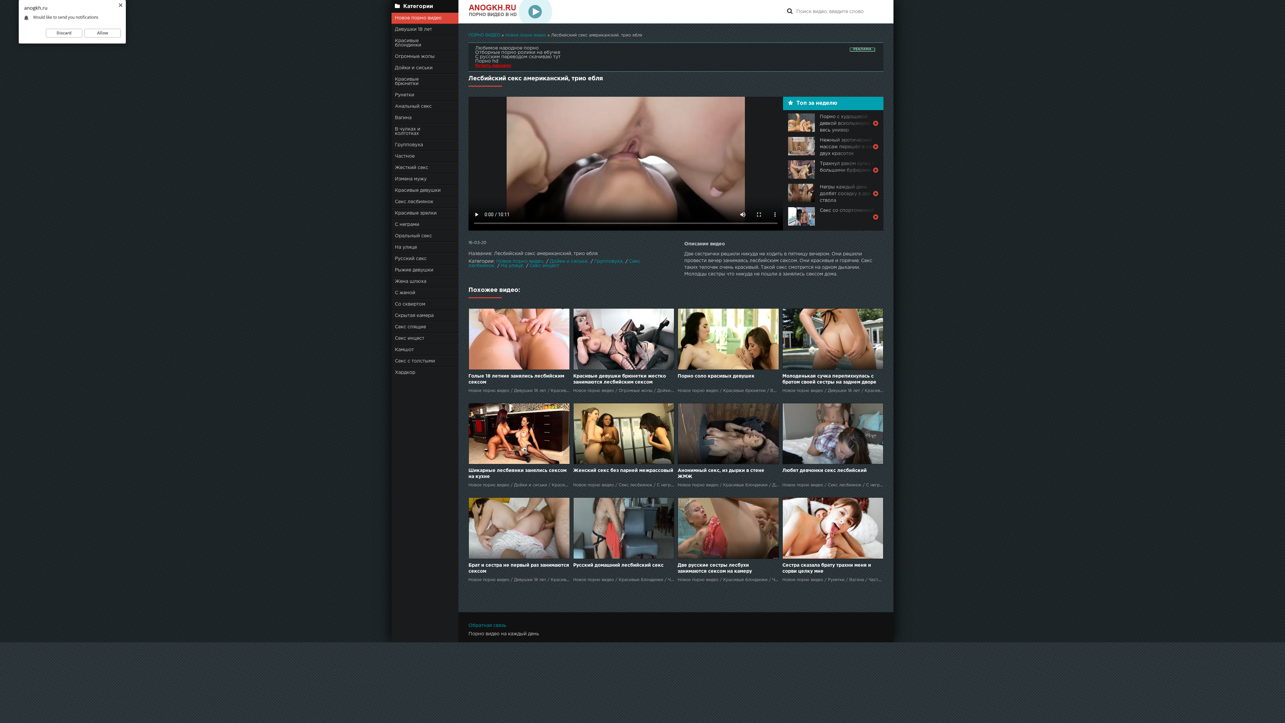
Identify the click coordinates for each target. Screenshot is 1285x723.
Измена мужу (411, 179)
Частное (405, 156)
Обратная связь (487, 626)
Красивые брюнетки (407, 81)
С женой (405, 293)
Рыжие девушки (414, 270)
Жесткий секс (411, 168)
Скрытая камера (414, 316)
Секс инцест (409, 338)
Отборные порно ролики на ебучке (517, 53)
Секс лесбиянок (414, 202)
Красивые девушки (418, 190)
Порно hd (486, 61)
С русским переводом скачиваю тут (518, 57)
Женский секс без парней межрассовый (623, 471)
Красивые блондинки (408, 43)
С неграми (407, 225)
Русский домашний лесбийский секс (618, 565)
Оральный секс (413, 236)
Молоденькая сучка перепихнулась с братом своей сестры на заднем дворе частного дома (829, 379)
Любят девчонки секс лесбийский (824, 471)
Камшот (404, 350)
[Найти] (789, 11)
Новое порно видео (418, 18)
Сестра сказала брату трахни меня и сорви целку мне (826, 568)
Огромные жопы (415, 57)
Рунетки (404, 95)
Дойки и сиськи (414, 68)
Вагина (403, 118)
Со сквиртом (410, 304)
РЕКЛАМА (862, 49)
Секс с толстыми (415, 361)
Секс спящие (410, 327)
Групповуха (409, 145)
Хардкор (405, 373)
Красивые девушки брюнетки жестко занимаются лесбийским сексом (619, 379)
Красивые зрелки (416, 213)
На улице (406, 247)
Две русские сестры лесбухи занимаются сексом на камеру (715, 568)
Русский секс (411, 259)
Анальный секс (413, 106)
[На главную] (510, 11)
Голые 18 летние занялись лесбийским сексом (516, 379)
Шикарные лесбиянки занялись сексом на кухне (517, 474)
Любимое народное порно (507, 48)
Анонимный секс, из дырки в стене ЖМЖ (721, 474)
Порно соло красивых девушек (716, 376)
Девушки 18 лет (413, 29)
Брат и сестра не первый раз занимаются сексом (518, 568)
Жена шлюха (410, 281)
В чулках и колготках (407, 131)
